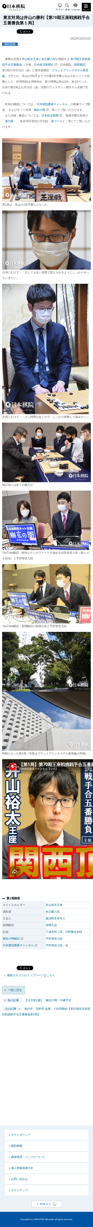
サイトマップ (19, 1190)
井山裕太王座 (30, 59)
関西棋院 (79, 64)
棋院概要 (16, 1145)
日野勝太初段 (73, 931)
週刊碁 (9, 121)
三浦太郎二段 (54, 931)
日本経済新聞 (50, 115)
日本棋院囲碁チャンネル (52, 104)
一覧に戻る (15, 990)
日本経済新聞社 (44, 64)
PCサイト (60, 7)
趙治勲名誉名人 (55, 918)
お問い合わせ (19, 1179)
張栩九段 (51, 925)
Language (75, 7)
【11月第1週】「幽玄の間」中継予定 (39, 1000)
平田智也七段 (54, 938)
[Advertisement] (46, 1074)
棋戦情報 (10, 44)
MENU (86, 7)
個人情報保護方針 (22, 1168)
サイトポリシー (21, 1134)
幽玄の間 (39, 109)
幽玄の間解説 (11, 938)
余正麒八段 (49, 59)
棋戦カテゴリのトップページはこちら (31, 975)
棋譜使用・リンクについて (28, 1157)
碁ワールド (58, 121)
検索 (67, 7)
